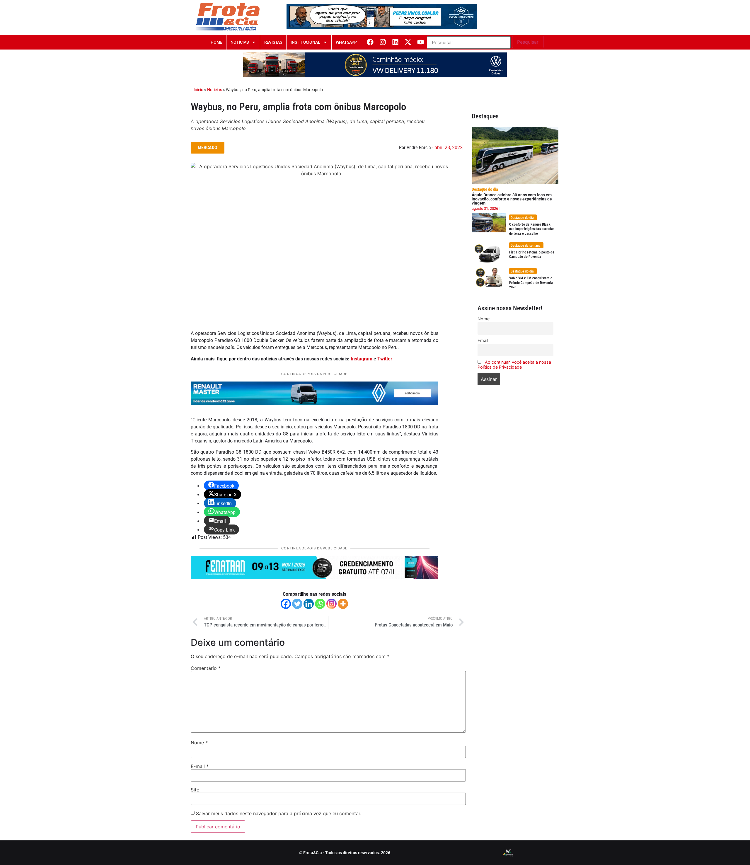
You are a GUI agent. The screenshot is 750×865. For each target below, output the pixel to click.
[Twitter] (297, 604)
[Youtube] (420, 42)
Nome (199, 742)
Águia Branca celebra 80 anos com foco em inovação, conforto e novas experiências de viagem (512, 199)
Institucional (305, 42)
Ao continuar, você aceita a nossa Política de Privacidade (514, 365)
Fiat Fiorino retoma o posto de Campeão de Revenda (531, 254)
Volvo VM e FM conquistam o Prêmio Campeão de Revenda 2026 (531, 282)
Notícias (239, 42)
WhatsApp (346, 42)
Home (216, 42)
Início (198, 89)
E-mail (200, 766)
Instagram (361, 359)
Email (483, 340)
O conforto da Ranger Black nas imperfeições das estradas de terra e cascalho (532, 229)
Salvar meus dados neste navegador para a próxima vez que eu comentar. (278, 813)
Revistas (273, 42)
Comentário (206, 668)
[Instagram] (382, 42)
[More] (343, 604)
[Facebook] (370, 42)
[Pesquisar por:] (469, 42)
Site (195, 789)
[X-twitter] (408, 42)
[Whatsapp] (320, 604)
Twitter (384, 359)
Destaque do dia (485, 189)
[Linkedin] (395, 42)
